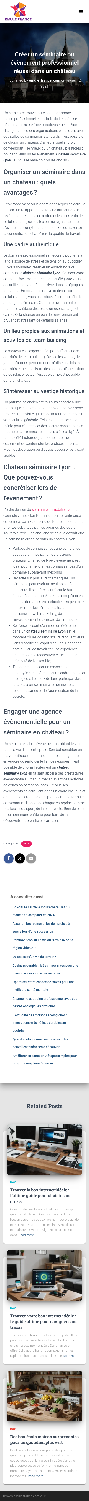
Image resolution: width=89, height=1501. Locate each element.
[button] (81, 11)
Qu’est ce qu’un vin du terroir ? (34, 957)
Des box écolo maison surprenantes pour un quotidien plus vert (44, 1439)
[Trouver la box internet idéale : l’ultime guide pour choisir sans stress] (44, 1149)
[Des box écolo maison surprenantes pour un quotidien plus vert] (44, 1396)
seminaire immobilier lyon (52, 509)
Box (26, 843)
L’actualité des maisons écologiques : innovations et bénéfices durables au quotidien (40, 1022)
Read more (26, 1235)
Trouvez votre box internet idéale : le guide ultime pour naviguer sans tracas (43, 1321)
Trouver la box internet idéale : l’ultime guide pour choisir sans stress (40, 1195)
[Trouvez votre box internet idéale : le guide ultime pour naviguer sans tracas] (44, 1275)
